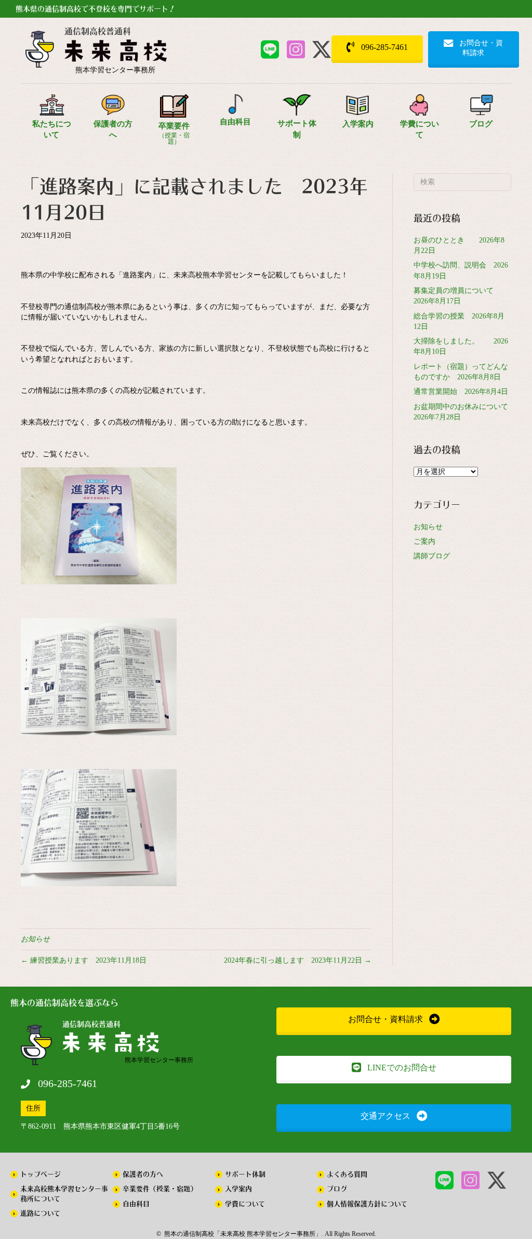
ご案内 (424, 541)
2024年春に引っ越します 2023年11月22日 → (297, 960)
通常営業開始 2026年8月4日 (461, 391)
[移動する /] (115, 53)
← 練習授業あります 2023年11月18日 (84, 960)
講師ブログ (432, 556)
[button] (269, 49)
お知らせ (35, 939)
